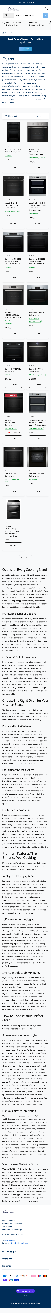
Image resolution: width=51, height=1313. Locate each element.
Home (7, 33)
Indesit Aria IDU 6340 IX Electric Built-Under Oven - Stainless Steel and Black (37, 206)
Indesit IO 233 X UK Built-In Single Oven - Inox (36, 151)
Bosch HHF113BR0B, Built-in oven (37, 314)
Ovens (13, 33)
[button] (3, 8)
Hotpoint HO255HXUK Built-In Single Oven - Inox (13, 315)
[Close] (48, 39)
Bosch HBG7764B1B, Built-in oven (37, 370)
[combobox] (32, 15)
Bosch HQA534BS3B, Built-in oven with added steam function (13, 261)
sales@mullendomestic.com (17, 1243)
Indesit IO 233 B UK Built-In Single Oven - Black (11, 205)
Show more (25, 558)
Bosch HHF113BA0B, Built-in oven (13, 370)
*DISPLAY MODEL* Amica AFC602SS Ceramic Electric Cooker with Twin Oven (12, 531)
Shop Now (25, 49)
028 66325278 (35, 2)
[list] (25, 25)
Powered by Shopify (33, 1303)
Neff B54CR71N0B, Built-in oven (12, 475)
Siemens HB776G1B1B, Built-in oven (10, 422)
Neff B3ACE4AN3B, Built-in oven (36, 475)
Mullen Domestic (21, 1303)
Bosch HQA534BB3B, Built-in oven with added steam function (37, 261)
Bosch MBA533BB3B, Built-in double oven (13, 150)
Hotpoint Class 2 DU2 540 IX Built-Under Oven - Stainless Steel (37, 422)
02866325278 (10, 1240)
